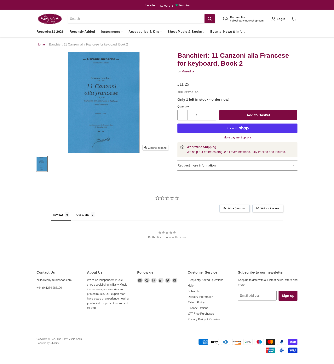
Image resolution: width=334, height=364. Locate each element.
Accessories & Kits (144, 31)
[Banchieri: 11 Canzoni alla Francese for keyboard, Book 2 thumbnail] (41, 164)
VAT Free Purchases (201, 313)
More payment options (237, 137)
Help (190, 285)
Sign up (288, 296)
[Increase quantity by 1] (211, 115)
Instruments (111, 31)
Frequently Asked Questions (205, 280)
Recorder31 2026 (50, 31)
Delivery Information (200, 296)
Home (41, 44)
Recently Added (82, 31)
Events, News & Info (227, 31)
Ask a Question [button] (236, 208)
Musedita (187, 71)
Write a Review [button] (270, 208)
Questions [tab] (82, 214)
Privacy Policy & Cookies (204, 319)
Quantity (183, 106)
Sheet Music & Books (185, 31)
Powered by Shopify (48, 343)
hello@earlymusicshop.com (54, 280)
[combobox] (136, 18)
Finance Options (198, 308)
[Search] (209, 18)
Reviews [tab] (58, 214)
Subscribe (194, 291)
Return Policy (196, 302)
